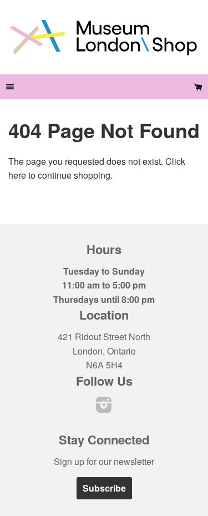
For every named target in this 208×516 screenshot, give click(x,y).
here (17, 175)
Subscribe (104, 488)
